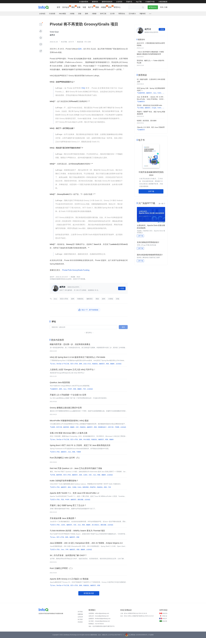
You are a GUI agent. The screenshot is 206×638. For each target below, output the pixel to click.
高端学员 (129, 1)
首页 (58, 7)
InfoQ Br (164, 621)
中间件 (70, 389)
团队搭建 (80, 499)
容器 (80, 475)
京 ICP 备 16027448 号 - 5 (115, 635)
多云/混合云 (95, 525)
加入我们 (80, 619)
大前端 (110, 299)
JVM (66, 549)
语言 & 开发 (64, 299)
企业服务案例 (83, 1)
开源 (53, 475)
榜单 (110, 7)
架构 (72, 299)
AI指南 (103, 7)
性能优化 (80, 299)
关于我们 (80, 611)
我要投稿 (80, 614)
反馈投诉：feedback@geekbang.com (99, 618)
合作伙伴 (80, 617)
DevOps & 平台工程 (63, 364)
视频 (97, 7)
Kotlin (79, 487)
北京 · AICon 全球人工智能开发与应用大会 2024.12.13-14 (137, 616)
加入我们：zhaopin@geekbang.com (99, 621)
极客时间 (95, 1)
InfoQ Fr (164, 618)
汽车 (84, 389)
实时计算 (111, 427)
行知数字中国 (149, 1)
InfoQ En (164, 613)
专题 (84, 7)
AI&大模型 (86, 439)
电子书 (90, 7)
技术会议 (65, 7)
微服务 (112, 364)
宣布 (80, 49)
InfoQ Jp (164, 616)
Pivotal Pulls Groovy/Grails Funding (75, 270)
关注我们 (80, 622)
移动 (69, 487)
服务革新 (66, 427)
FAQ (83, 88)
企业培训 (119, 1)
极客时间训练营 (107, 1)
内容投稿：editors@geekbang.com (99, 613)
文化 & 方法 (87, 364)
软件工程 (59, 427)
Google (154, 108)
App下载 (139, 1)
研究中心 (117, 7)
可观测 (117, 427)
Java (55, 299)
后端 (117, 299)
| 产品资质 (151, 635)
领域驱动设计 (102, 427)
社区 (77, 427)
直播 (78, 7)
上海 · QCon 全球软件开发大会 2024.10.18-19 (133, 613)
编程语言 (90, 299)
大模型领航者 (162, 1)
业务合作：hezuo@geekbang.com (99, 616)
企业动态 (118, 364)
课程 (73, 7)
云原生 (85, 475)
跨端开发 (93, 487)
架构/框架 (86, 487)
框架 (97, 299)
